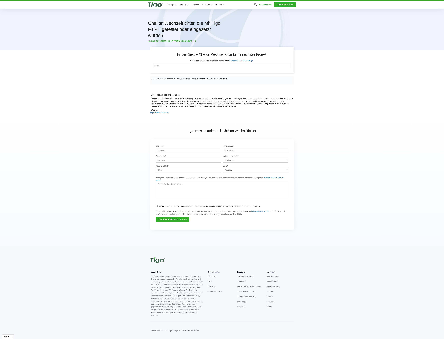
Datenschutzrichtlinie (260, 211)
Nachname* (161, 156)
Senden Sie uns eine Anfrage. (241, 61)
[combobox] (8, 336)
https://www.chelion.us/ (159, 113)
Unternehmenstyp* (230, 156)
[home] (155, 4)
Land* (225, 166)
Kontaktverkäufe (285, 4)
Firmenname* (228, 146)
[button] (171, 5)
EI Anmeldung (265, 4)
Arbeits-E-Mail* (162, 166)
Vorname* (160, 146)
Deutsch (6, 337)
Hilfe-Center (219, 5)
